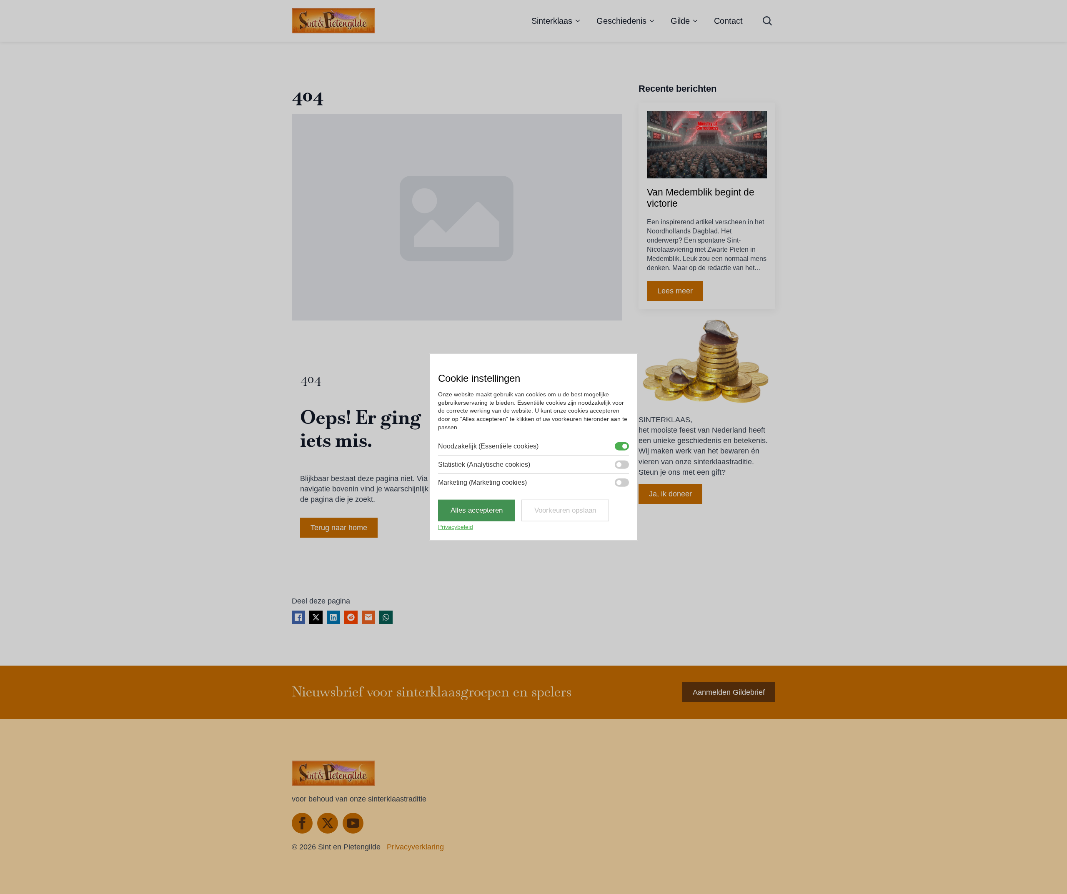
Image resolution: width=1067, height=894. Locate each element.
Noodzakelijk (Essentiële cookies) (488, 446)
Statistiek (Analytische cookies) (484, 464)
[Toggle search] (767, 21)
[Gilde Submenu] (698, 20)
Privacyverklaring (415, 847)
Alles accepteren (477, 510)
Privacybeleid (455, 526)
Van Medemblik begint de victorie (700, 198)
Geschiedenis (621, 20)
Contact (728, 20)
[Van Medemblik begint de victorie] (707, 144)
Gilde (680, 20)
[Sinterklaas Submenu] (580, 20)
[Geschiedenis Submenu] (654, 20)
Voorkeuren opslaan (565, 510)
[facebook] (302, 823)
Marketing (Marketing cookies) (482, 482)
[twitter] (327, 823)
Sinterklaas (551, 20)
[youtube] (353, 823)
